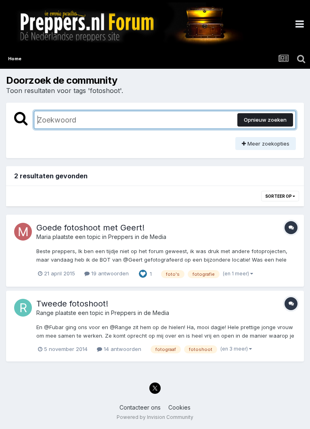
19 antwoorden (109, 273)
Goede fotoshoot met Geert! (90, 227)
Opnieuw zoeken (265, 119)
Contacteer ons (140, 407)
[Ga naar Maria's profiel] (23, 232)
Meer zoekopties (267, 143)
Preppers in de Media (137, 236)
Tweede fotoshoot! (72, 304)
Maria (43, 236)
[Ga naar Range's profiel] (23, 308)
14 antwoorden (121, 349)
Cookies (179, 407)
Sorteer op (279, 196)
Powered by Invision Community (155, 417)
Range (45, 312)
